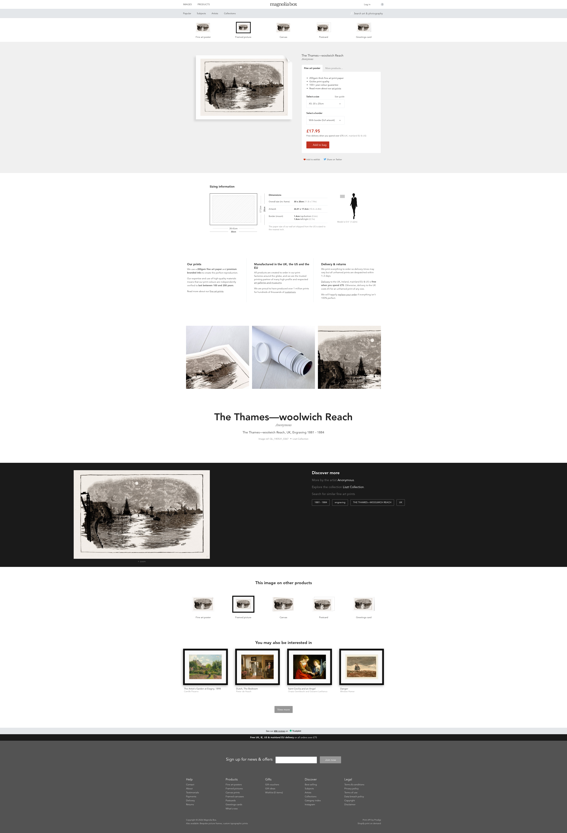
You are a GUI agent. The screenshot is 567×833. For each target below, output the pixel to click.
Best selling (311, 784)
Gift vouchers (272, 784)
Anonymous (307, 59)
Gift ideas (270, 788)
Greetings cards (234, 804)
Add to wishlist (313, 159)
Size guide (339, 96)
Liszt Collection (353, 487)
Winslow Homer (347, 691)
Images (187, 4)
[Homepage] (283, 5)
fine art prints (216, 291)
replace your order (347, 294)
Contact (190, 784)
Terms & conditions (354, 784)
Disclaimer (349, 804)
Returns (190, 804)
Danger (344, 688)
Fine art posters (234, 784)
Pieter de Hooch (243, 691)
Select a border (314, 113)
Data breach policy (354, 796)
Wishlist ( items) (274, 792)
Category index (313, 800)
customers (290, 292)
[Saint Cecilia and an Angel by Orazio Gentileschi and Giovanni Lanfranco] (309, 667)
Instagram (310, 804)
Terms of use (350, 792)
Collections (230, 13)
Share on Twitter (334, 159)
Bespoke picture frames (211, 823)
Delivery (325, 281)
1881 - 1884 (321, 502)
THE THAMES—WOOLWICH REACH (372, 502)
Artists (215, 13)
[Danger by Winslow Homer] (361, 667)
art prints (336, 88)
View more (283, 709)
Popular (187, 13)
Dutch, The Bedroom (247, 688)
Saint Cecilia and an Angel (302, 688)
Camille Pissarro (191, 691)
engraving (340, 502)
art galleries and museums (268, 282)
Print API (367, 820)
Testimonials (192, 792)
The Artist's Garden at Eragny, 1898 (202, 688)
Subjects (201, 13)
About (189, 788)
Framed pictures (234, 788)
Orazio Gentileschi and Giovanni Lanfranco (307, 691)
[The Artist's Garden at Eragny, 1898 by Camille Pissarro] (205, 667)
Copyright (349, 800)
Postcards (231, 800)
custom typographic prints (235, 823)
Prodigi (377, 820)
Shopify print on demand (369, 823)
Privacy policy (351, 788)
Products (204, 4)
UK (400, 502)
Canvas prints (233, 792)
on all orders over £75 (283, 737)
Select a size (325, 96)
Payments (191, 796)
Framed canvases (235, 796)
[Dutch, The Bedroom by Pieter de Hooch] (257, 667)
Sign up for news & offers (249, 759)
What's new (232, 808)
